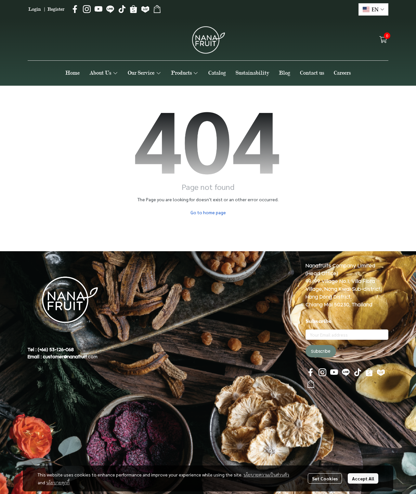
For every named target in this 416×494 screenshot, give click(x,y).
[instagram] (87, 9)
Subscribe (321, 351)
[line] (110, 9)
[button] (373, 9)
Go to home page (208, 212)
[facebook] (75, 9)
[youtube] (98, 9)
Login (34, 9)
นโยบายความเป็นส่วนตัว (266, 474)
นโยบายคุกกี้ (58, 482)
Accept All (363, 478)
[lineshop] (157, 9)
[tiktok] (122, 9)
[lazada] (145, 9)
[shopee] (133, 9)
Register (55, 9)
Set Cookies (325, 478)
